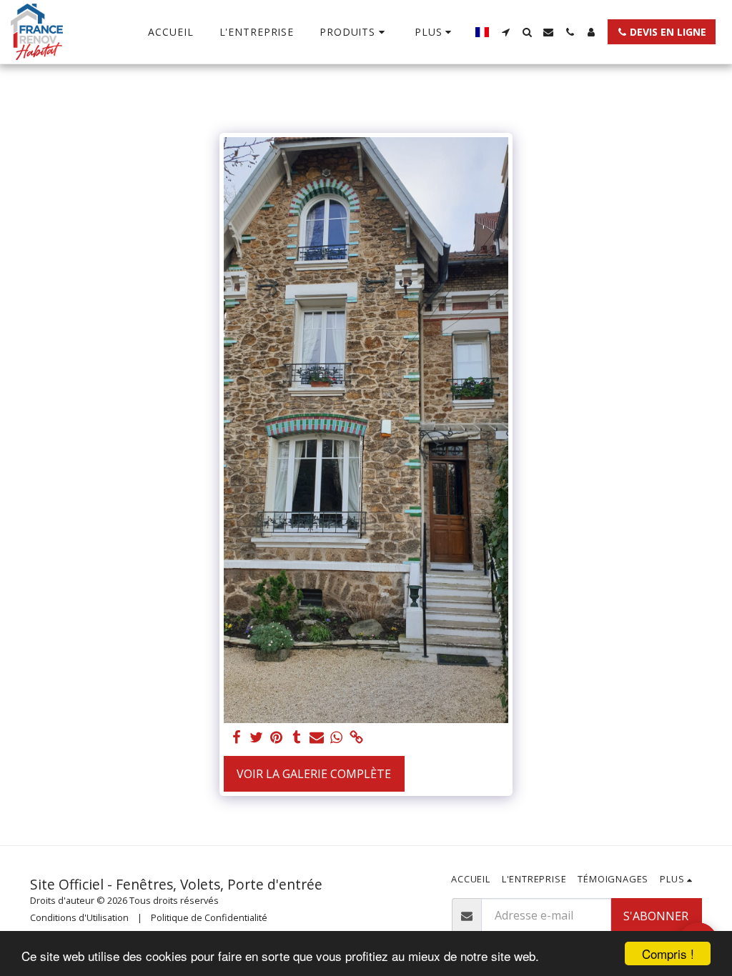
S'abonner (655, 916)
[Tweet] (256, 737)
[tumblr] (297, 737)
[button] (505, 32)
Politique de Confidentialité (209, 917)
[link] (357, 737)
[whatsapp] (337, 737)
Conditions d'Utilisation (79, 917)
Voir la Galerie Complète (314, 774)
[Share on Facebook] (236, 737)
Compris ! (668, 953)
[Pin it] (276, 737)
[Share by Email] (317, 737)
